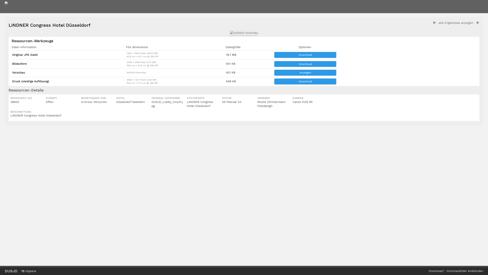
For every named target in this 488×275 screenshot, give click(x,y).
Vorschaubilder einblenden (464, 271)
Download (305, 54)
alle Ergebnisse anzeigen (456, 23)
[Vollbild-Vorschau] (244, 33)
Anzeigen (305, 72)
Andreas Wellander (94, 102)
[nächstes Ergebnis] (477, 22)
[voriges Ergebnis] (434, 22)
